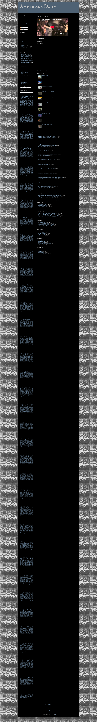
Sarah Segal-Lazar (24, 207)
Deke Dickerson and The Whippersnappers (27, 334)
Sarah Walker (24, 582)
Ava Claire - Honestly (45, 75)
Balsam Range (25, 123)
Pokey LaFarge (26, 202)
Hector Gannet (31, 391)
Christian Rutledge (24, 305)
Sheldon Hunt (21, 591)
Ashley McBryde (28, 257)
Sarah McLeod (23, 581)
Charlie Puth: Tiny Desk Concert (42, 207)
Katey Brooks (23, 446)
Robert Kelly (23, 560)
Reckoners (26, 204)
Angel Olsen (24, 250)
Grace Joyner (25, 378)
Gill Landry (25, 375)
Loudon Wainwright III (25, 139)
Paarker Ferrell (30, 530)
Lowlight (32, 476)
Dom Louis (23, 340)
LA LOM (22, 457)
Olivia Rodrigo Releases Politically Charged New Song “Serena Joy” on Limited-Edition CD (50, 195)
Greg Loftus (23, 174)
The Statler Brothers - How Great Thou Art (43, 231)
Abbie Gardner (31, 149)
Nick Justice (30, 198)
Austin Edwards (23, 259)
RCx (20, 544)
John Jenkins (25, 430)
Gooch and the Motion (30, 377)
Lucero (24, 477)
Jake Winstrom (28, 406)
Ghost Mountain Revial (30, 374)
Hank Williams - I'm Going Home (25, 62)
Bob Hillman (21, 274)
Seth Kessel (28, 208)
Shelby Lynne (31, 590)
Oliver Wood (25, 527)
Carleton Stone (29, 290)
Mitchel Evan (24, 510)
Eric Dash (31, 353)
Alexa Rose (23, 237)
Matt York (25, 496)
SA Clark (25, 574)
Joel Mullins (30, 427)
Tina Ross (26, 224)
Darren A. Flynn (22, 325)
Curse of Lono (25, 318)
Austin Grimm (26, 259)
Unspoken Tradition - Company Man (47, 86)
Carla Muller (22, 290)
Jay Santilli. (27, 412)
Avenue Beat (21, 123)
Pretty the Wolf (31, 542)
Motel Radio (24, 512)
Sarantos (31, 582)
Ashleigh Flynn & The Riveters (28, 122)
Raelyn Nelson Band (28, 203)
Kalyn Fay (23, 443)
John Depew (30, 429)
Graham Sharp (24, 173)
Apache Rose (29, 254)
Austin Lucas (30, 259)
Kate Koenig (26, 445)
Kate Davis (23, 445)
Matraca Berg (28, 494)
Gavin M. (22, 370)
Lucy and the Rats (29, 477)
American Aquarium (27, 151)
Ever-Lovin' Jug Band (30, 357)
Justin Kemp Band (27, 441)
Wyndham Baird (31, 148)
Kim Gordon (29, 185)
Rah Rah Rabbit (26, 546)
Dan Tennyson (25, 321)
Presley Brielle (27, 542)
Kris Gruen (21, 455)
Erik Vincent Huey (24, 131)
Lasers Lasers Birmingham (29, 459)
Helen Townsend (22, 392)
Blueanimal (25, 273)
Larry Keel (24, 459)
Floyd (22, 132)
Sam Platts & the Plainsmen (28, 577)
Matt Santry (32, 495)
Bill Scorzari (21, 124)
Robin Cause (26, 562)
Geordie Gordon (28, 372)
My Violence (31, 514)
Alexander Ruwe (28, 237)
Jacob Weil (29, 403)
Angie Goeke (21, 251)
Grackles (24, 379)
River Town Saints (30, 204)
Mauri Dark (27, 497)
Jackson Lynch (21, 403)
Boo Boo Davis (28, 276)
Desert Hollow (29, 337)
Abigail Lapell (21, 150)
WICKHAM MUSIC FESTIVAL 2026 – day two (44, 164)
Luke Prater (26, 478)
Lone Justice (30, 474)
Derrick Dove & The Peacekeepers (24, 337)
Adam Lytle (32, 233)
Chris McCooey (30, 303)
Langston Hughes (25, 458)
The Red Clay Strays (24, 105)
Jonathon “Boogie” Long (29, 436)
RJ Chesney (21, 203)
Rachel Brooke (23, 545)
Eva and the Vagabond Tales (24, 169)
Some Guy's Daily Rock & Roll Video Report (27, 75)
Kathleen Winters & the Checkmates (24, 447)
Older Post (75, 69)
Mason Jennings (25, 494)
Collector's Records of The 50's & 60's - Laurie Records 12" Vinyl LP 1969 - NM (48, 215)
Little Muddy (31, 138)
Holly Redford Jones (24, 395)
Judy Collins (30, 182)
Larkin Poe (32, 458)
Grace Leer (32, 172)
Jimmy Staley (23, 425)
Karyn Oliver (25, 444)
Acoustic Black (27, 232)
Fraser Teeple (30, 170)
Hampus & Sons (26, 385)
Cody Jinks (31, 103)
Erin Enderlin (29, 131)
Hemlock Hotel (29, 392)
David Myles (25, 129)
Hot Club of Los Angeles (25, 396)
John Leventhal (31, 430)
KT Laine (27, 442)
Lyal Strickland (25, 480)
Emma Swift (23, 168)
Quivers (32, 543)
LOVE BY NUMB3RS (29, 457)
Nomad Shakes (23, 524)
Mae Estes (28, 190)
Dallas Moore (21, 165)
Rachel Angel (24, 203)
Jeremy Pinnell (27, 135)
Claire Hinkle (29, 308)
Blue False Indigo (30, 272)
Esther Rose (26, 355)
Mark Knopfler (25, 489)
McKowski (32, 140)
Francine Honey (27, 170)
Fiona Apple (31, 361)
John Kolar (28, 430)
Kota (32, 454)
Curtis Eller (32, 318)
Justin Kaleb (28, 136)
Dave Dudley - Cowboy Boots (42, 234)
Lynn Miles (32, 480)
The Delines (24, 217)
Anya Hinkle (22, 122)
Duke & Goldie (30, 167)
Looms (21, 139)
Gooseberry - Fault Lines (41, 252)
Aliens (26, 238)
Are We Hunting (29, 255)
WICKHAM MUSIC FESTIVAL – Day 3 (43, 163)
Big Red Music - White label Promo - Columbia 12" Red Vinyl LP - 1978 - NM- (48, 213)
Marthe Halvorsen (25, 492)
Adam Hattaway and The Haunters (24, 233)
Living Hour (26, 472)
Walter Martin (21, 148)
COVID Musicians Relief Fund (26, 286)
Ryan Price (21, 573)
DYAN (25, 319)
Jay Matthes (23, 412)
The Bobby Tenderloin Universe (24, 216)
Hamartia (22, 385)
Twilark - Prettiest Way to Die (25, 23)
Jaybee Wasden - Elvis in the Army (42, 222)
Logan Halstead (30, 473)
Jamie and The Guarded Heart (23, 409)
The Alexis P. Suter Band (23, 215)
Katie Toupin (31, 184)
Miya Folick (27, 510)
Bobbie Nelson (21, 275)
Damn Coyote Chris (22, 320)
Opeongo (25, 528)
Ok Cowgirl (30, 525)
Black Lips (24, 270)
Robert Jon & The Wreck (23, 102)
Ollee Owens (28, 200)
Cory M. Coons (23, 164)
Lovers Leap (25, 476)
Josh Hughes (28, 438)
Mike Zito (25, 508)
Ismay (23, 134)
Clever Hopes (29, 309)
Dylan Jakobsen (30, 344)
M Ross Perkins (25, 104)
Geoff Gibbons (28, 171)
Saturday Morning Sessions (25, 583)
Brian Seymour (26, 112)
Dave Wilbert (21, 328)
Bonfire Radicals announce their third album (43, 160)
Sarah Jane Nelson (28, 580)
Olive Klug (32, 526)
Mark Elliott (31, 488)
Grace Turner (21, 173)
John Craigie (27, 429)
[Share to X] (41, 38)
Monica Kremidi (31, 510)
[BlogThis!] (40, 38)
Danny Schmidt (28, 165)
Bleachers (28, 271)
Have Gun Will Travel (24, 389)
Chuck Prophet (31, 307)
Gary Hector (24, 171)
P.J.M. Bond (27, 530)
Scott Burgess (28, 584)
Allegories (28, 240)
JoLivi (31, 425)
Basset (28, 123)
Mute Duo (23, 514)
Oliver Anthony (21, 527)
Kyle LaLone (27, 186)
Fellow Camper (28, 361)
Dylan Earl (23, 344)
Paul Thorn (21, 201)
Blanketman (24, 271)
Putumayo (26, 543)
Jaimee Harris (28, 404)
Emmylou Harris (23, 353)
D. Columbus (31, 164)
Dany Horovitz (31, 165)
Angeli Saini (31, 250)
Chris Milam (23, 304)
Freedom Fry (25, 132)
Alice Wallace (21, 121)
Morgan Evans (25, 511)
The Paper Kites (25, 147)
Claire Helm (26, 308)
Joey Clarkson (28, 428)
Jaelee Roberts (25, 404)
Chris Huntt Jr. (21, 301)
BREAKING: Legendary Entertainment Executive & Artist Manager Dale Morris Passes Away (50, 177)
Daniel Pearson (29, 322)
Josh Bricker (21, 438)
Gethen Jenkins (21, 374)
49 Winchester (21, 149)
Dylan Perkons (24, 345)
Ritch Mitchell (21, 556)
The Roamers (21, 221)
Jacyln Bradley (21, 404)
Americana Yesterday (23, 66)
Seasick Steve (21, 208)
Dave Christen (24, 97)
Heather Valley (28, 391)
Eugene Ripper (27, 356)
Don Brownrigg (26, 340)
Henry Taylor (30, 393)
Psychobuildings (23, 543)
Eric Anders (28, 353)
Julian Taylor (31, 101)
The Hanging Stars (24, 219)
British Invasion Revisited (24, 72)
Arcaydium (25, 255)
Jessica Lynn (27, 101)
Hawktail (30, 389)
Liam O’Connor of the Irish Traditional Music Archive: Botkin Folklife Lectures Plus (49, 188)
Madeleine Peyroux (22, 140)
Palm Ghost (22, 531)
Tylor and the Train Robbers (25, 226)
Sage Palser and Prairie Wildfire (23, 575)
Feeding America (24, 361)
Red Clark (28, 549)
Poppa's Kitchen (24, 541)
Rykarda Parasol (31, 573)
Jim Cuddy (21, 423)
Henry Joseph (27, 393)
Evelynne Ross (26, 357)
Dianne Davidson (29, 338)
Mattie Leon (23, 497)
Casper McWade (24, 292)
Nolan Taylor (26, 199)
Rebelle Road (23, 204)
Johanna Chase (21, 181)
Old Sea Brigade (28, 526)
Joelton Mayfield (24, 428)
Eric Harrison (25, 106)
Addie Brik (21, 234)
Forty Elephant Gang (22, 170)
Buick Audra (30, 283)
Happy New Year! (24, 387)
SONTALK (32, 574)
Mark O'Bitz (24, 490)
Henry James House (24, 393)
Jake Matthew (29, 405)
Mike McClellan (26, 507)
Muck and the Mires (31, 512)
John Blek (25, 181)
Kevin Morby (25, 185)
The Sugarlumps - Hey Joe (41, 242)
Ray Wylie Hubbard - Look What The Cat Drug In (49, 91)
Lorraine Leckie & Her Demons (28, 475)
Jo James (29, 425)
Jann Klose (28, 409)
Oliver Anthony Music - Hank (46, 108)
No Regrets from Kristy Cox (24, 41)
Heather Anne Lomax (22, 175)
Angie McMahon (25, 251)
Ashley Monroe (31, 257)
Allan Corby (25, 240)
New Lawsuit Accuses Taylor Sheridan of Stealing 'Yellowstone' (46, 168)
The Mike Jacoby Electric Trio (28, 146)
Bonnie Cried (21, 276)
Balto (22, 153)
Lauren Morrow (22, 463)
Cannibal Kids (25, 289)
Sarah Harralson (23, 580)
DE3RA (24, 319)
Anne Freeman (26, 252)
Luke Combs (23, 478)
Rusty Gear (24, 206)
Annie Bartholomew (29, 152)
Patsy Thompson (26, 533)
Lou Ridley (22, 476)
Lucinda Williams (24, 99)
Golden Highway (23, 377)
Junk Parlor (23, 441)
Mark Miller (21, 490)
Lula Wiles (29, 479)
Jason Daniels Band (29, 134)
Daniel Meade (25, 322)
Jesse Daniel (27, 420)
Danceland (32, 321)
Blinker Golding (31, 271)
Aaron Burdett (25, 149)
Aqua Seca (32, 254)
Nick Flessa (27, 198)
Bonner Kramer (31, 275)
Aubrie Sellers (29, 258)
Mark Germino (21, 489)
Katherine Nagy (27, 446)
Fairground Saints (27, 359)
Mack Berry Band (26, 481)
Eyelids (30, 358)
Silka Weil (29, 591)
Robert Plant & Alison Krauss (26, 561)
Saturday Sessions (31, 583)
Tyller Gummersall (22, 100)
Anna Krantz (24, 152)
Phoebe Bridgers (30, 539)
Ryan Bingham (28, 206)
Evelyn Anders (23, 357)
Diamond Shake (25, 338)
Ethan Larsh (23, 356)
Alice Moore (23, 238)
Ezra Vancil (23, 359)
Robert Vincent (23, 562)
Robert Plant (21, 561)
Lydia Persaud (31, 139)
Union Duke (30, 226)
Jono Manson (24, 437)
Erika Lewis (28, 354)
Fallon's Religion (31, 359)
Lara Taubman (29, 458)
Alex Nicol (31, 120)
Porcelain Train (28, 541)
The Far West (23, 218)
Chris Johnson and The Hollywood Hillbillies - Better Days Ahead (51, 80)
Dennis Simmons (28, 336)
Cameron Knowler (24, 288)
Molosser (28, 99)
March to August (30, 191)
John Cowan (21, 429)
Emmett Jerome (27, 168)
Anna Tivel (32, 251)
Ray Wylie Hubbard (22, 548)
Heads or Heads (26, 390)
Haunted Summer (27, 174)
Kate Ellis (32, 183)
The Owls (32, 220)
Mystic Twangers (26, 515)
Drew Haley (30, 342)
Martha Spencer (22, 491)
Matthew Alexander (28, 496)
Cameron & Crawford (28, 287)
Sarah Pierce (27, 581)
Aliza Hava (32, 239)
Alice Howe (30, 150)
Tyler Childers (25, 103)
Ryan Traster (24, 573)
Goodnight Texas (29, 106)
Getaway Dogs (31, 373)
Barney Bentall (24, 153)
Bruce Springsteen (30, 112)
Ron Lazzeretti (28, 564)
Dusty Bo (31, 343)
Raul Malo (24, 547)
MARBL (21, 481)
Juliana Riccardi (27, 440)
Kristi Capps (24, 455)
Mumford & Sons (27, 513)
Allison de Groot (22, 241)
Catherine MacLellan (30, 105)
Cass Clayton (27, 292)
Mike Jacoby (25, 506)
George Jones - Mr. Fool (41, 232)
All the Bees (25, 121)
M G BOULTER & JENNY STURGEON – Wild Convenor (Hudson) (47, 159)
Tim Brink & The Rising (29, 223)
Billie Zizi (30, 268)
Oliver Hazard (25, 200)
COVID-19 (30, 156)
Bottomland (25, 277)
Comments (22, 29)
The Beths (32, 215)
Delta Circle (27, 335)
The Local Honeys (28, 219)
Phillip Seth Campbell (25, 539)
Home (57, 69)
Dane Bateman (21, 322)
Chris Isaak (25, 301)
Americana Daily (38, 6)
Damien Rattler (31, 319)
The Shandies (28, 119)
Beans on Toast (31, 123)
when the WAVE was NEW (24, 83)
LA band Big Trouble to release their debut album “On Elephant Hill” (47, 145)
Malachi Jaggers (26, 191)
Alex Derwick (23, 236)
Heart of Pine (30, 390)
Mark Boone (28, 488)
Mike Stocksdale (22, 508)
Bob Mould (25, 274)
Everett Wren (21, 358)
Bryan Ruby (25, 156)
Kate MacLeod (29, 114)
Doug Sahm (30, 341)
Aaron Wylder (28, 149)
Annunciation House (24, 253)
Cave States (26, 293)
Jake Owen (32, 405)
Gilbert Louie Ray (22, 375)
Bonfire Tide (28, 275)
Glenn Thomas (30, 376)
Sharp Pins (25, 590)
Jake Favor (26, 405)
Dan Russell (24, 165)
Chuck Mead (27, 307)
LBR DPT (24, 457)
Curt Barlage (28, 318)
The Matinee (24, 220)
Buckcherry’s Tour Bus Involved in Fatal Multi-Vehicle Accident (46, 197)
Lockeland (26, 473)
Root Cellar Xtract (24, 566)
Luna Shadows (21, 480)
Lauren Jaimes (28, 462)
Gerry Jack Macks (27, 373)
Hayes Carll (23, 390)
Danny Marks (27, 323)
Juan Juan (24, 439)
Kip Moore (32, 185)
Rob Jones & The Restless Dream (24, 557)
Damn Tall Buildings (27, 320)
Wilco (24, 148)
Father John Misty (30, 360)
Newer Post (38, 69)
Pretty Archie (31, 202)
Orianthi (27, 528)
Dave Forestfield (26, 326)
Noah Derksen (23, 199)
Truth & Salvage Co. (26, 225)
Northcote (30, 524)
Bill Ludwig (22, 268)
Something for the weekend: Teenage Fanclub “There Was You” (46, 141)
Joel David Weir (27, 427)
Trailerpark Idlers (30, 224)
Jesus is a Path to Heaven (29, 421)
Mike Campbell (30, 505)
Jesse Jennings (30, 420)
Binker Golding (28, 269)
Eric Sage (23, 354)
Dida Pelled (26, 167)
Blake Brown (21, 154)
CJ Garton (23, 285)
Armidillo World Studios (29, 256)
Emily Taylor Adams (29, 352)
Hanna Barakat (29, 385)
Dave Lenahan (31, 327)
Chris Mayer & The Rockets (23, 303)
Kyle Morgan (26, 456)
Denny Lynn (32, 336)
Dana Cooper (29, 321)
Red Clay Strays (31, 549)
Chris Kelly (28, 302)
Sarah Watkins (28, 582)
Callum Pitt (24, 287)
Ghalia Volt (23, 133)
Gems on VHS (31, 370)
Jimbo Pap (23, 424)
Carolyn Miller (23, 291)
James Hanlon (21, 407)
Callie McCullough (23, 157)
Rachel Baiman (26, 544)
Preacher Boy (23, 542)
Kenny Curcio (31, 137)
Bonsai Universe (25, 276)
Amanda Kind (25, 242)
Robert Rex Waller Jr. (24, 205)
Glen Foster (27, 376)
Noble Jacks (21, 523)
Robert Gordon (26, 559)
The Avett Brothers (28, 215)
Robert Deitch (28, 558)
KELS (25, 442)
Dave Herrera (21, 327)
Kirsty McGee (24, 186)
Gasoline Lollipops (29, 369)
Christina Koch (24, 306)
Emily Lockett (21, 352)
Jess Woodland (23, 420)
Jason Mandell (27, 411)
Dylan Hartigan (26, 344)
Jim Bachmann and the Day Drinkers (26, 422)
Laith (22, 458)
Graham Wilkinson (31, 379)
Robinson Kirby (30, 562)
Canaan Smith (21, 289)
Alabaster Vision (22, 235)
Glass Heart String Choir (23, 376)
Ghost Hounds (25, 374)
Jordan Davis (28, 437)
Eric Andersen (30, 168)
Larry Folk (21, 459)
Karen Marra (28, 443)
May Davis (23, 498)
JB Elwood (25, 134)
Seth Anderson (25, 208)
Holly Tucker (28, 395)
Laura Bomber (27, 460)
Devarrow (32, 337)
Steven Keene (29, 104)
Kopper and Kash (30, 454)
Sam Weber (26, 578)
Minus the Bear (29, 508)
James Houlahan (25, 407)
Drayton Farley (26, 113)
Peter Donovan (27, 201)
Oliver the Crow (29, 527)
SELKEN (27, 574)
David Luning (22, 129)
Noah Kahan (22, 522)
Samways (27, 579)
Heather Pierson (24, 391)
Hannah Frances (28, 386)
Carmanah (30, 157)
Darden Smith (28, 324)
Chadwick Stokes (28, 294)
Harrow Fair (27, 388)
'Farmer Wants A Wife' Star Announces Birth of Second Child (46, 173)
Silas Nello (26, 591)
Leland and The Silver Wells (25, 188)
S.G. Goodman (21, 574)
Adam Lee (29, 233)
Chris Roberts (30, 304)
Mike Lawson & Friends (30, 506)
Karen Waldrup (31, 443)
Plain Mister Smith (27, 540)
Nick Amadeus (23, 198)
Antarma (32, 253)
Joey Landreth (31, 428)
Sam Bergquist (23, 576)
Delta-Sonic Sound (31, 335)
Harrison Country (24, 388)
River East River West (26, 556)
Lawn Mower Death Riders (27, 463)
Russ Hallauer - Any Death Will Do (47, 124)
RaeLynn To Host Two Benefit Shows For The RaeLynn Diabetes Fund (47, 178)
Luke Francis (24, 190)
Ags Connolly (28, 234)
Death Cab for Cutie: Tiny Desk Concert (43, 206)
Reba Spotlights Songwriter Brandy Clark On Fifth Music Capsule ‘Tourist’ (48, 182)
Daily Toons (22, 73)
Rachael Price (22, 544)
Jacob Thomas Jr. (25, 403)
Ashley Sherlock (22, 258)
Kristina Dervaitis (28, 455)
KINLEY (22, 183)
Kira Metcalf (21, 186)
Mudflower (24, 513)
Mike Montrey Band (30, 507)
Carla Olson (26, 290)
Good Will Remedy (28, 172)
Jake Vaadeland (24, 406)
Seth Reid (31, 208)
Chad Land (24, 294)
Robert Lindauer (31, 560)
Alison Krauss (31, 238)
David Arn (25, 166)
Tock (28, 147)
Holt (31, 395)
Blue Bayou (25, 272)
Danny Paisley (31, 323)
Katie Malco (25, 184)
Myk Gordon (21, 515)
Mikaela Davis (26, 505)
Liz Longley (23, 473)
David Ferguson (28, 166)
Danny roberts (21, 324)
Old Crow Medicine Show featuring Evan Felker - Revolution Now (26, 18)
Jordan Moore (27, 182)
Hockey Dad (30, 394)
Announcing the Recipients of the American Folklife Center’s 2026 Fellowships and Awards (50, 191)
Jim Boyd (32, 422)
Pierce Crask (22, 540)
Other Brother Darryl (25, 529)
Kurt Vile (21, 456)
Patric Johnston (27, 532)
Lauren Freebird (24, 462)
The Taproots (23, 222)
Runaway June (21, 206)
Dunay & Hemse (27, 343)
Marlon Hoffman (28, 140)
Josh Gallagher (25, 438)
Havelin (28, 389)
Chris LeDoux (31, 302)
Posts (22, 27)
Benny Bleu (25, 266)
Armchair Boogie (24, 256)
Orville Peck (21, 529)
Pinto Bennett (23, 202)
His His (28, 394)
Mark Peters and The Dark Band (29, 490)
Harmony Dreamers (29, 387)
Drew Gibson (27, 342)
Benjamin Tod (21, 266)
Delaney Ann (23, 335)
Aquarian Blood (22, 255)
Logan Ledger (25, 189)
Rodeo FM (23, 563)
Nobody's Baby (25, 523)
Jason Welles (30, 411)
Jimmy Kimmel (29, 424)
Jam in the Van (31, 406)
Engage (26, 353)
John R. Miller (23, 182)
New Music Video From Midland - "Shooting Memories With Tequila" (47, 137)
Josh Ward (21, 439)
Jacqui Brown (31, 403)
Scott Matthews (28, 117)
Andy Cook (31, 151)
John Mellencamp (24, 114)
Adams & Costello (26, 150)
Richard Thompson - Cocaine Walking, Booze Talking (49, 97)
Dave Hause (32, 326)
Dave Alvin (22, 326)
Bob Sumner (28, 274)
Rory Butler (28, 566)
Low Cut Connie (29, 476)
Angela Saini (21, 152)
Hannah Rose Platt (22, 101)
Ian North (26, 133)
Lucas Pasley (21, 477)
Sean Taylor (31, 207)
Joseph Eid (32, 437)
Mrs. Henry (27, 512)
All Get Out (21, 240)
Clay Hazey (26, 309)
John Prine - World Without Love (46, 102)
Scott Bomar (25, 584)
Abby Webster (23, 232)
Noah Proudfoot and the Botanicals (29, 522)
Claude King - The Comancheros (42, 233)
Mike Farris (22, 506)
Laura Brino (30, 460)
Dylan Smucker (31, 345)
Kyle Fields (23, 456)
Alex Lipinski (27, 236)
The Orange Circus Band (25, 118)
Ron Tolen (30, 96)
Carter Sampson (30, 291)
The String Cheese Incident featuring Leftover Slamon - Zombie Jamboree (47, 250)
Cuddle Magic (21, 318)
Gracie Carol (21, 379)
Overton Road (30, 529)
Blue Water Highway (25, 154)
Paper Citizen (31, 200)
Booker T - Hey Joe (40, 240)
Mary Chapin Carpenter (29, 493)
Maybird (26, 498)
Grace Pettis (28, 378)
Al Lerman (32, 234)
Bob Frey (32, 273)
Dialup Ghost (21, 338)
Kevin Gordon (22, 138)
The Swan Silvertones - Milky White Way (26, 58)
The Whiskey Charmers (28, 222)
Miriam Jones (23, 509)
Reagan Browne (26, 548)
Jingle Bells (26, 425)
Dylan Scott (27, 345)
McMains (32, 498)
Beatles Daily (22, 67)
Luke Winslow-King (24, 479)
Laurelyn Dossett (29, 461)
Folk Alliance (31, 169)
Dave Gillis (29, 326)
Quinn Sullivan (29, 543)
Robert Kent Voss (27, 560)
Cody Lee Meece (29, 310)
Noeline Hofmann (29, 523)
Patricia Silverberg (31, 532)
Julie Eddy (30, 440)
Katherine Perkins (31, 446)
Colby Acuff (21, 113)
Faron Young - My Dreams (41, 235)
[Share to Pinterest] (43, 38)
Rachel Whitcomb (31, 545)
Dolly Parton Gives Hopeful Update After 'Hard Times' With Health (47, 169)
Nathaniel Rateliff (29, 115)
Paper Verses (21, 532)
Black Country (21, 270)
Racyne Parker (22, 546)
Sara (28, 579)
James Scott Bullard (25, 408)
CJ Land (26, 285)
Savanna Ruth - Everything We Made (42, 253)
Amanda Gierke (21, 242)
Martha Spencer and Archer (27, 491)
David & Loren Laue (25, 328)
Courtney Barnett (28, 164)
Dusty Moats (25, 130)
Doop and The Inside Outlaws (25, 341)
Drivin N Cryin (23, 343)
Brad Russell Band (31, 277)
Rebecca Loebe (24, 116)
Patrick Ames (21, 533)
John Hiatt (22, 430)
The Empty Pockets (28, 217)
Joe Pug (28, 426)
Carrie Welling (26, 291)
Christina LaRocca (28, 306)
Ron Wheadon (31, 564)
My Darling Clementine (27, 514)
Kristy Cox (32, 455)
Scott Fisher (28, 207)
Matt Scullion (21, 496)
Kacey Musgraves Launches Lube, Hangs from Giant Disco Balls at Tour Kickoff (48, 196)
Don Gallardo (29, 340)
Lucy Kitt (26, 477)
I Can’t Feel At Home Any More (25, 46)
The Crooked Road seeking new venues (26, 34)
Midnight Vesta (23, 505)
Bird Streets (32, 269)
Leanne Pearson (29, 464)
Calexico (22, 287)
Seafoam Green (31, 99)
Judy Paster (23, 440)
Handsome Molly (23, 45)
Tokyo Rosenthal (31, 147)
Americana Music (24, 96)
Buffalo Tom (26, 283)
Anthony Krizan (22, 254)
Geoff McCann (21, 372)
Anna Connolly (29, 251)
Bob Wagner (31, 274)
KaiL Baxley (30, 442)
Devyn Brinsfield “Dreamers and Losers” (43, 146)
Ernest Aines (23, 355)
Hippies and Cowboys (28, 175)
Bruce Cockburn (22, 156)
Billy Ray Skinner (24, 269)
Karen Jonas (25, 443)
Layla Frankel (23, 464)
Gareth (22, 171)
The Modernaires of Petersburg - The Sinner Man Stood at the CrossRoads (27, 55)
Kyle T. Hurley (21, 187)
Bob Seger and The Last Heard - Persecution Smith (44, 223)
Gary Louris (22, 369)
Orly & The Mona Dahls (30, 528)
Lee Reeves (32, 464)
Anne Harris (31, 121)
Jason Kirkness (23, 411)
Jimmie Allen (26, 424)
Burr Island (28, 156)
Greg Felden (30, 173)
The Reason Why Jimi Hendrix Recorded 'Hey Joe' (44, 243)
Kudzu (25, 138)
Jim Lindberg (24, 423)
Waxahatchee (24, 120)
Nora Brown (30, 199)
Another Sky (29, 253)
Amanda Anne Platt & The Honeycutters (28, 241)
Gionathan (28, 375)
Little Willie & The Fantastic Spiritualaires (26, 471)
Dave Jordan (24, 327)
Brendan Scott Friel (31, 155)
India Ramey (30, 133)
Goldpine (27, 377)
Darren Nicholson (22, 166)
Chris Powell (27, 304)
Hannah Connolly (24, 386)
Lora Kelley (22, 475)
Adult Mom (24, 234)
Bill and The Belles (27, 268)
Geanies (28, 370)
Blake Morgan (26, 124)
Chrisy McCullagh (24, 307)
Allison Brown (31, 240)
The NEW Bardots (29, 220)
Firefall (29, 169)
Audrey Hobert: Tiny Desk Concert (42, 205)
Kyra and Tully (30, 456)
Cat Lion (21, 293)
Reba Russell (29, 548)
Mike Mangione (22, 507)
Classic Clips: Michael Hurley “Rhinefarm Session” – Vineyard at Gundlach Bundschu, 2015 (50, 144)
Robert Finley (23, 559)
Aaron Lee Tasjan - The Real (46, 113)
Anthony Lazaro (25, 254)
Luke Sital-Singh (30, 478)
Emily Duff (21, 106)
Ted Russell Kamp (25, 98)
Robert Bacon (24, 558)
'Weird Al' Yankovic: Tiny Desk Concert (43, 204)
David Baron (30, 328)
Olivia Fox (32, 527)
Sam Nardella (30, 576)
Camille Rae (31, 288)
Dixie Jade (30, 339)
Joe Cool (23, 426)
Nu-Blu (23, 525)
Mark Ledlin (28, 489)
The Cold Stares (30, 216)
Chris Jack (28, 301)
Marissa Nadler (21, 488)
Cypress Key (21, 319)
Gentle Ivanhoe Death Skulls (23, 371)
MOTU (23, 481)
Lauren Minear (31, 462)
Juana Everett (27, 439)
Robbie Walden (30, 557)
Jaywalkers (30, 412)
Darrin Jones (28, 325)
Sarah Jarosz (24, 117)
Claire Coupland (22, 308)
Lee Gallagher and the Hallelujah (27, 187)
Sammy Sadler (23, 579)
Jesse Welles (29, 97)
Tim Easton (23, 224)
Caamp (31, 286)
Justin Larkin (30, 441)
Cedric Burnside (29, 293)
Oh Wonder (27, 525)
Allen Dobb (28, 121)
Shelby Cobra (28, 590)
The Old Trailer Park (23, 81)
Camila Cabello (28, 288)
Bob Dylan (21, 112)
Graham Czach (27, 379)
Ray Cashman (31, 547)
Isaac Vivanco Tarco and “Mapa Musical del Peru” (44, 187)
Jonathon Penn (24, 436)
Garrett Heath (29, 132)
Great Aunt (28, 173)
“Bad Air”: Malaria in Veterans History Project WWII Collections (46, 186)
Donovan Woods (29, 129)
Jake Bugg (23, 405)
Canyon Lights (29, 289)
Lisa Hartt (22, 189)
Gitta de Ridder (31, 375)
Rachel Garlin (27, 545)
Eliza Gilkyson (30, 130)
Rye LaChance (27, 573)
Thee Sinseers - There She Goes (42, 249)
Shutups (24, 591)
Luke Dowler (21, 190)
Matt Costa (32, 494)
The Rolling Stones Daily (24, 82)
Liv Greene (23, 472)
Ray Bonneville (28, 547)
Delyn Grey (21, 336)
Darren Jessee (25, 325)
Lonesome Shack (29, 189)
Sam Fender (27, 576)
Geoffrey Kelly (25, 372)
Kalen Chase (25, 183)
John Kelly (27, 181)
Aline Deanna (28, 238)
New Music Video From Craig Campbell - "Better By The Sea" (46, 135)
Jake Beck (21, 405)
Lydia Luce (29, 480)
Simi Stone (22, 592)
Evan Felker (30, 356)
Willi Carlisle (27, 148)
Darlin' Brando (31, 324)
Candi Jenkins (27, 157)
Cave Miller (23, 293)
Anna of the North (22, 252)
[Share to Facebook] (42, 38)
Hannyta (31, 386)
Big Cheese (31, 267)
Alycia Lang (23, 151)
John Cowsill (24, 429)
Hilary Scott (25, 394)
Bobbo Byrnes (29, 154)
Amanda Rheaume (29, 242)
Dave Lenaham (28, 327)
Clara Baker (23, 309)
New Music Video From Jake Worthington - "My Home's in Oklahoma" (47, 136)
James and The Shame (30, 408)
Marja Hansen (25, 488)
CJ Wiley (28, 285)
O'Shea (25, 525)
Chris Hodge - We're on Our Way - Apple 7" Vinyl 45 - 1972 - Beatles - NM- (48, 216)
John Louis (30, 181)
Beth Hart (23, 267)
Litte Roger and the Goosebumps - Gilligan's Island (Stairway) (46, 224)
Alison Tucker (29, 239)
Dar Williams (24, 324)
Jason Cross (29, 410)
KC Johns (23, 442)
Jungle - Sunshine (40, 251)
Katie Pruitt (28, 184)
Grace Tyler (32, 378)
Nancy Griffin (29, 515)
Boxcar (28, 277)
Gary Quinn (25, 369)
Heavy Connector (23, 74)
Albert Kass (25, 235)
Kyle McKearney (31, 186)
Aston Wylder (26, 258)
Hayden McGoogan (31, 174)
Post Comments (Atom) (43, 70)
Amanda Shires (27, 100)
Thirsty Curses (23, 223)
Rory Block (32, 205)
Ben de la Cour (29, 153)
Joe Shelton (31, 426)
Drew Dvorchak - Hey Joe (41, 241)
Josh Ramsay (31, 438)
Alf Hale (31, 237)
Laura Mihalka (25, 461)
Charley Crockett (31, 100)
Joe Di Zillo (26, 426)
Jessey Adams (23, 421)
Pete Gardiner (24, 201)
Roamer (32, 556)
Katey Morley (21, 184)
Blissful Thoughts (22, 272)
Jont (26, 437)
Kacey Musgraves (26, 137)
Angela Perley (28, 250)
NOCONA (25, 115)
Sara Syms (30, 579)
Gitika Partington (23, 172)
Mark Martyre (31, 489)
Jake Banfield (31, 404)
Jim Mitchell (27, 423)
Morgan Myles (29, 511)
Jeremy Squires (31, 135)
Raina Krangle (31, 546)
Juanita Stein (30, 439)
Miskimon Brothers (27, 509)
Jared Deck (31, 409)
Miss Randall (31, 509)
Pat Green (24, 532)
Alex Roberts (30, 236)
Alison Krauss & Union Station (23, 239)
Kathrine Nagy (31, 447)
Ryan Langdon (28, 116)
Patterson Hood (30, 533)
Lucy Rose (32, 189)
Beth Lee (26, 267)
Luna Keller (32, 479)
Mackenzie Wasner (31, 481)
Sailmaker (28, 575)
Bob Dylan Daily (23, 71)
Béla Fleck (28, 284)
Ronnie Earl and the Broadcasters (27, 565)
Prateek (29, 202)
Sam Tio (31, 206)
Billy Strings (28, 103)
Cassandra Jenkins (31, 292)
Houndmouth (29, 396)
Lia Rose (23, 115)
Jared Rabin (22, 410)
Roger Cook (26, 563)
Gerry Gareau (23, 373)
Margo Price (29, 98)
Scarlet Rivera (21, 584)
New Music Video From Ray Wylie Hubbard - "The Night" (45, 132)
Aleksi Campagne (30, 235)
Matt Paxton (28, 495)
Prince (20, 543)
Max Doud (30, 497)
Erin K (31, 354)
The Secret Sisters (25, 221)
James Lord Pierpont (29, 407)
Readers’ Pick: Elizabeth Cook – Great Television (44, 150)
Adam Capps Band (31, 232)
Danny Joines (24, 323)
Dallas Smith (28, 319)
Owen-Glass (24, 530)
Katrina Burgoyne (22, 185)
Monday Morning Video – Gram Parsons (43, 155)
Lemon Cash (30, 188)
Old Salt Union (24, 526)
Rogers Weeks (30, 563)
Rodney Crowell (30, 102)
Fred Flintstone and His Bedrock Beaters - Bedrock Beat (45, 225)
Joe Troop (24, 427)
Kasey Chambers (30, 444)
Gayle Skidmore (25, 370)
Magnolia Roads (22, 191)
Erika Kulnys (25, 354)
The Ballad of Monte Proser (24, 47)
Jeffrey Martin (23, 135)
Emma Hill (29, 113)
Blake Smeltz (30, 124)
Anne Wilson (30, 252)
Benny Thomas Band (29, 266)
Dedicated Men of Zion (22, 167)
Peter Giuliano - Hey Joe (41, 244)
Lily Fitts (28, 138)
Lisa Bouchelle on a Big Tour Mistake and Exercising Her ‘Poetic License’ (47, 154)
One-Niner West (21, 528)
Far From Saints (25, 360)
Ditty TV (28, 339)
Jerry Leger (21, 136)
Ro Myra (30, 556)
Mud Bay (21, 513)
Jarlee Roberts (26, 410)
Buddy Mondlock (22, 283)
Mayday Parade (29, 498)
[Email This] (39, 38)
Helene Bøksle (25, 392)
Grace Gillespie (22, 378)
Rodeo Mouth (28, 205)
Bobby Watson (25, 275)
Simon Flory (24, 592)
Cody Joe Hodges (24, 310)
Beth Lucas (28, 267)
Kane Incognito (29, 183)
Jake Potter (21, 406)
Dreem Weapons (24, 342)
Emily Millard (25, 352)
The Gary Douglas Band (28, 218)
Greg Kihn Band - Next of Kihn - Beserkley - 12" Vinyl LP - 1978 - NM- (47, 214)
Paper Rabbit (31, 531)
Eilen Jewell (21, 104)
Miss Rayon (21, 510)
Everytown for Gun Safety (26, 358)
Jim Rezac (31, 423)
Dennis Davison (24, 336)
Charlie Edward (31, 294)
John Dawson (25, 136)
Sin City (27, 592)
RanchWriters (21, 547)
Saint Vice (31, 575)
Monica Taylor (21, 511)
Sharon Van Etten (22, 590)
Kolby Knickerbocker (25, 454)
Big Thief (32, 153)
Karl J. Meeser (22, 444)
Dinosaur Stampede (24, 339)
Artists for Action (24, 257)
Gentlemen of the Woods (30, 371)
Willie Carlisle (28, 120)
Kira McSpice (21, 454)
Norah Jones (27, 524)
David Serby (31, 166)
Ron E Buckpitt (24, 564)
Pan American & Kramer (27, 531)
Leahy (26, 464)
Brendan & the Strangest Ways (25, 155)
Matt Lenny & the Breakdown (23, 495)
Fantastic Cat (21, 360)
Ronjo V (21, 565)
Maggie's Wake (31, 190)
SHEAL (30, 574)
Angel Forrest (21, 250)
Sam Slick (23, 578)
